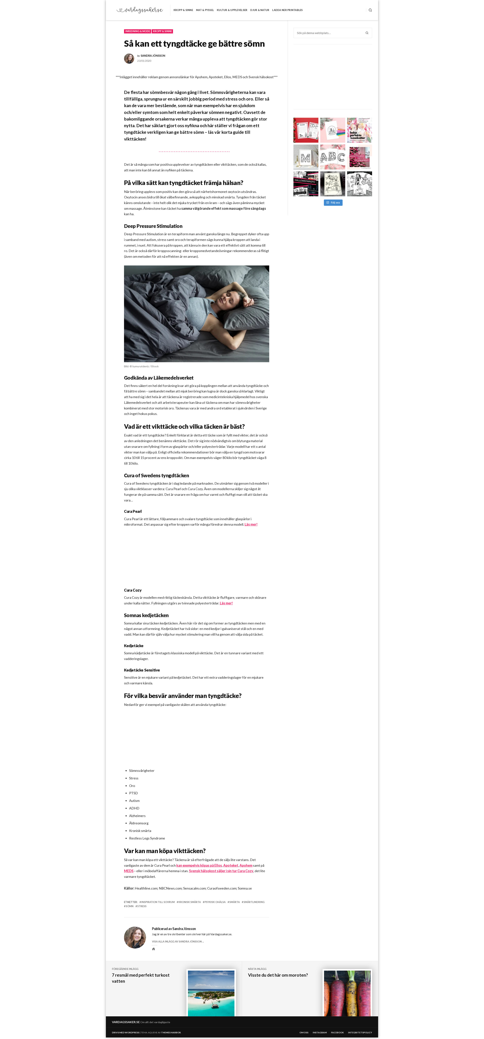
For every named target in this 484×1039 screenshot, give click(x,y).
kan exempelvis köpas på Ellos (199, 865)
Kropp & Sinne (183, 10)
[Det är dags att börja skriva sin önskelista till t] (305, 130)
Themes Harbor (171, 1032)
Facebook (337, 1032)
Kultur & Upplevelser (232, 10)
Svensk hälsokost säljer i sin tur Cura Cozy (221, 871)
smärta (234, 902)
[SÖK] (369, 10)
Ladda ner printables (287, 10)
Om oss (303, 1032)
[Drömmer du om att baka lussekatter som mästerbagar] (359, 130)
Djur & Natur (259, 10)
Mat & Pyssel (205, 10)
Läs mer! (251, 524)
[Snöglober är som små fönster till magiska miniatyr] (332, 130)
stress (142, 906)
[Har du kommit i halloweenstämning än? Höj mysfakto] (359, 183)
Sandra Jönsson (153, 55)
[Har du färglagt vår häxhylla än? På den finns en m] (332, 183)
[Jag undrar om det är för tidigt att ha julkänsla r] (305, 157)
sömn (129, 906)
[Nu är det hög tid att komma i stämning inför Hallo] (305, 183)
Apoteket (230, 865)
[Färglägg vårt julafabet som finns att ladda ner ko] (332, 157)
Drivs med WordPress (125, 1032)
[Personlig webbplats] (153, 948)
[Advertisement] (197, 560)
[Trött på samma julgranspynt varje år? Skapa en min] (359, 157)
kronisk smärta (189, 902)
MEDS (128, 871)
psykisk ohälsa (215, 902)
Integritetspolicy (360, 1032)
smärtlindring (254, 902)
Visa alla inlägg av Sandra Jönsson (177, 941)
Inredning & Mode (137, 31)
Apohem (246, 865)
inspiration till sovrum (158, 902)
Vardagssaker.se (126, 1022)
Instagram (320, 1032)
